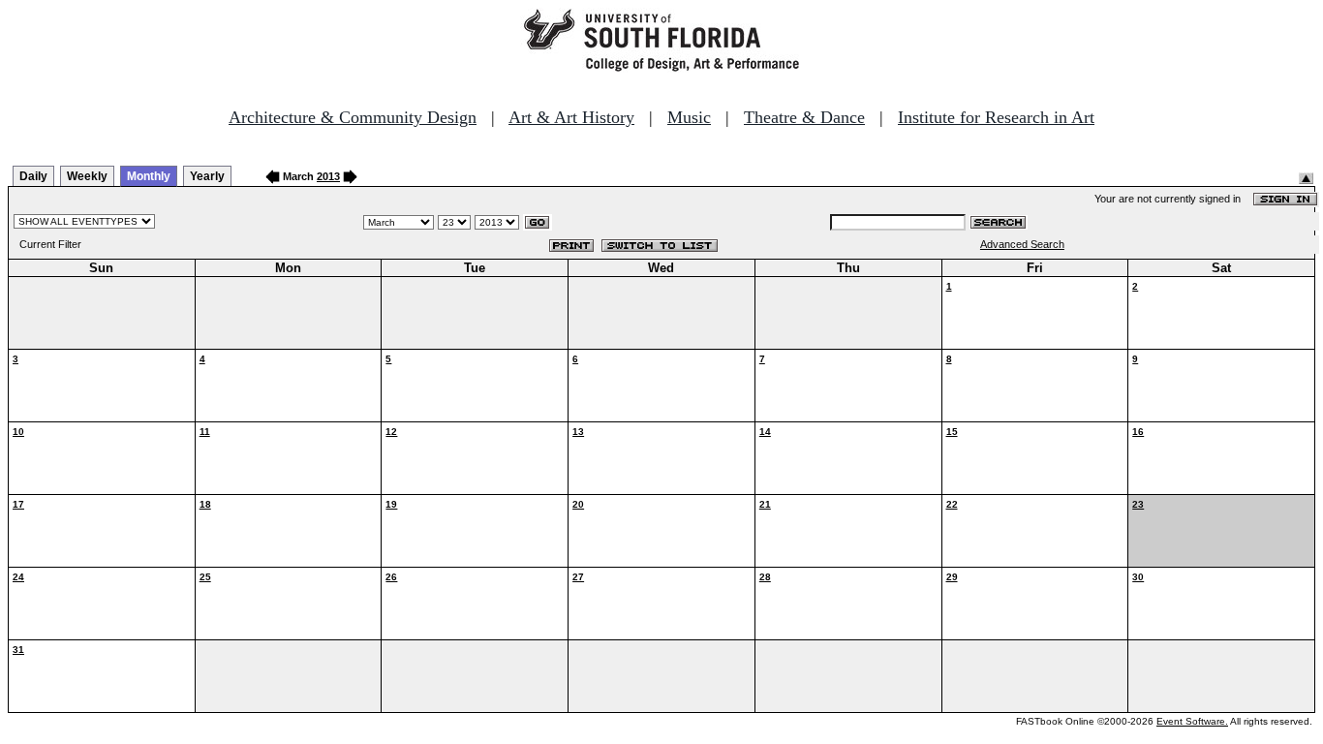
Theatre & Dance (804, 117)
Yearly (207, 176)
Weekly (87, 176)
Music (689, 117)
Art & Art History (571, 117)
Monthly (148, 176)
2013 (328, 176)
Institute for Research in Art (996, 117)
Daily (33, 176)
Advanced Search (1022, 244)
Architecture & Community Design (353, 117)
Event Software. (1192, 721)
